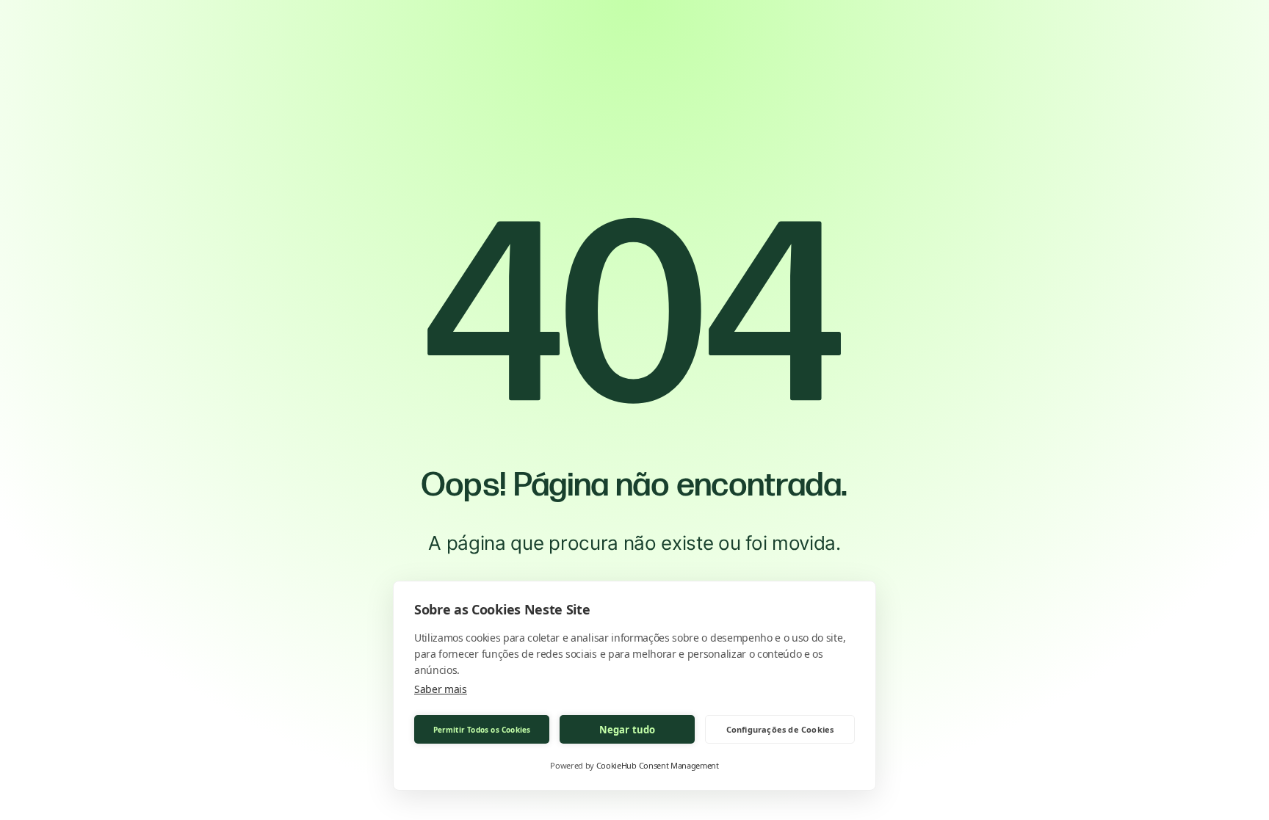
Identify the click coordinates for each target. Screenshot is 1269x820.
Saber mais (440, 689)
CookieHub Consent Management (657, 765)
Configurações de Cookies (780, 729)
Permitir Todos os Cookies (482, 730)
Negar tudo (627, 729)
